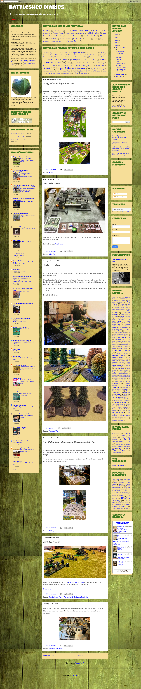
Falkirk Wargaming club (76, 582)
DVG (121, 326)
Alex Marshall (117, 532)
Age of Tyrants (66, 53)
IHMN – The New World (19, 321)
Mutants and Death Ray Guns (66, 66)
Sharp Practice (65, 39)
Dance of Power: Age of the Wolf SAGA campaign (120, 154)
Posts (116, 194)
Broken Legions (58, 31)
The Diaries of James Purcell (22, 441)
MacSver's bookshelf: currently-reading (122, 523)
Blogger (74, 675)
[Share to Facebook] (70, 170)
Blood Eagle (46, 31)
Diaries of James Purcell (120, 332)
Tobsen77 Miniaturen (123, 407)
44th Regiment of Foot (125, 480)
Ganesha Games (121, 350)
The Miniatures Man (19, 365)
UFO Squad (96, 71)
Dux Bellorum (97, 31)
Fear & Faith (55, 60)
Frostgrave (75, 60)
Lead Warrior (17, 349)
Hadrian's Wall (119, 444)
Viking (113, 508)
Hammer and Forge (124, 359)
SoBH (46, 68)
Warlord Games (125, 415)
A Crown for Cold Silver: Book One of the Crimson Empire (122, 529)
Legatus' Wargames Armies (21, 414)
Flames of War (70, 33)
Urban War (88, 39)
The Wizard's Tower (123, 502)
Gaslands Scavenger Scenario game (22, 140)
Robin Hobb (117, 544)
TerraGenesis (127, 400)
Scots (121, 496)
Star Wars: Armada (48, 71)
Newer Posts (48, 656)
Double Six (16, 356)
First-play (125, 343)
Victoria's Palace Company (121, 505)
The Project (121, 406)
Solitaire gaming (118, 400)
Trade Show (118, 450)
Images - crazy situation (19, 271)
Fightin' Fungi (121, 341)
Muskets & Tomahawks (73, 36)
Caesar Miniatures (125, 316)
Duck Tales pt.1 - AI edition (27, 242)
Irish (126, 490)
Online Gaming (118, 381)
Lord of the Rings (99, 63)
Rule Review (124, 395)
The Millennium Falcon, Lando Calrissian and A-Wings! (70, 442)
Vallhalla (95, 39)
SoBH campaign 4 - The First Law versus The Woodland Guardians (121, 148)
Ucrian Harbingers (116, 504)
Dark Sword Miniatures (118, 329)
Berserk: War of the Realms (90, 55)
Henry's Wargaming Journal (22, 340)
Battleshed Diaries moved (121, 307)
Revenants (126, 394)
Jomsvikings (115, 492)
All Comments (119, 197)
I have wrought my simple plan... (23, 448)
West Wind (125, 417)
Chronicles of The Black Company (121, 563)
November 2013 (121, 48)
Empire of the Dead (55, 649)
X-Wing (75, 73)
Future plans (115, 344)
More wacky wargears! (26, 201)
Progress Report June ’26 (20, 255)
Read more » (47, 589)
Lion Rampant (88, 63)
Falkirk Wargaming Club (67, 597)
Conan (125, 322)
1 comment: (50, 428)
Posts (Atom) (79, 663)
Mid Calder (27, 63)
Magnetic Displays (117, 372)
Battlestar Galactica (73, 55)
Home (14, 19)
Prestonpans (127, 446)
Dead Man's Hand (80, 31)
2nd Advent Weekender (18, 137)
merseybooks (17, 378)
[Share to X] (69, 170)
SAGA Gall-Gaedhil (117, 494)
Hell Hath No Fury (93, 33)
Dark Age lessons (51, 541)
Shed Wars (16, 269)
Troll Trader (122, 410)
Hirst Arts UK (122, 362)
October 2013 (120, 74)
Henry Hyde (115, 360)
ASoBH (45, 53)
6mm (115, 482)
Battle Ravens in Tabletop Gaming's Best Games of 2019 (27, 381)
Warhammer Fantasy (54, 73)
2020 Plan (15, 351)
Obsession (127, 380)
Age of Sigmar (54, 53)
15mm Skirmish (18, 392)
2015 (116, 40)
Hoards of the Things (91, 60)
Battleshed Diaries (36, 8)
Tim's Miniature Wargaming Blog (23, 185)
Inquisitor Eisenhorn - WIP (27, 228)
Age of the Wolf (78, 53)
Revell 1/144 (117, 394)
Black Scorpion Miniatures (118, 309)
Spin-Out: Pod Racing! (97, 69)
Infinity (69, 63)
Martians (114, 373)
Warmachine (67, 73)
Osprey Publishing (82, 597)
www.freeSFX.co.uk (117, 420)
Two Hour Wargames (121, 411)
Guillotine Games (117, 357)
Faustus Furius (58, 33)
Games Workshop (123, 348)
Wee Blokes (59, 244)
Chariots (121, 485)
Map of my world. (17, 442)
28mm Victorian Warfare (20, 213)
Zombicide (84, 73)
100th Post (115, 297)
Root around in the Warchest (22, 276)
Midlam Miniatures (123, 373)
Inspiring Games (126, 367)
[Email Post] (61, 169)
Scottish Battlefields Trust (122, 399)
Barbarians (121, 484)
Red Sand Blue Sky (90, 36)
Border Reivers (124, 314)
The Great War (77, 39)
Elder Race (120, 547)
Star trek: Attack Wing (63, 71)
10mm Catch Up (24, 328)
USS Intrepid (125, 414)
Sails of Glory (53, 39)
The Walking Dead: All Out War (82, 71)
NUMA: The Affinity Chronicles (84, 66)
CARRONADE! (17, 461)
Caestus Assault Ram (17, 133)
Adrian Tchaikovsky (119, 549)
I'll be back (117, 367)
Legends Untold (77, 63)
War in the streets (51, 183)
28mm (116, 481)
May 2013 (119, 76)
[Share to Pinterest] (72, 170)
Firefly (64, 60)
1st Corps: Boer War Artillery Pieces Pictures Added (27, 160)
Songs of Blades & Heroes (70, 68)
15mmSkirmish (126, 479)
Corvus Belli (116, 324)
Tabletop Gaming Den (20, 405)
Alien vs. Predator (92, 53)
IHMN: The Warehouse (119, 465)
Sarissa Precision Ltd (119, 397)
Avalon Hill (123, 304)
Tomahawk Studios (117, 409)
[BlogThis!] (67, 170)
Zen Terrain (117, 418)
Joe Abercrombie (18, 253)
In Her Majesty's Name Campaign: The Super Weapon (119, 137)
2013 (116, 45)
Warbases (114, 415)
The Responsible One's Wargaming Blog (20, 171)
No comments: (51, 169)
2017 (116, 35)
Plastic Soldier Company (120, 389)
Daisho (67, 31)
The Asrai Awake (24, 291)
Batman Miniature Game (57, 55)
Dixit (85, 57)
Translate (126, 212)
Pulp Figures (126, 392)
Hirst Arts (114, 362)
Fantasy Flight (120, 339)
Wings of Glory (73, 41)
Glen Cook (120, 565)
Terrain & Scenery (121, 402)
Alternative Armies (119, 300)
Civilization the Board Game (74, 57)
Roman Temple (115, 395)
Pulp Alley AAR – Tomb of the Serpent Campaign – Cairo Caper (27, 368)
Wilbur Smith (121, 558)
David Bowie (127, 331)
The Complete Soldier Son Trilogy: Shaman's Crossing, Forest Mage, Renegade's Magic (121, 539)
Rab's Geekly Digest (19, 427)
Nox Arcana (119, 379)
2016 (116, 37)
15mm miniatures (116, 479)
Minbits (114, 375)
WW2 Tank (120, 508)
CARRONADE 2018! (118, 106)
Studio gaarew (17, 470)
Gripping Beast (118, 355)
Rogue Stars (100, 66)
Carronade (116, 434)
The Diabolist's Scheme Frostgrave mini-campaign (120, 143)
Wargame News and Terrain (21, 157)
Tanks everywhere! (52, 265)
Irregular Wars (119, 368)
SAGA (102, 35)
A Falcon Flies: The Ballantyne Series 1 (123, 555)
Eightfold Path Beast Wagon (120, 335)
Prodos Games (117, 391)
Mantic (126, 371)
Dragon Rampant (94, 57)
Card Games (121, 319)
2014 (116, 43)
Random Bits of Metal (20, 327)
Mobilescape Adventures (120, 378)
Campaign (117, 317)
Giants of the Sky (122, 353)
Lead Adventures (123, 370)
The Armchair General (117, 404)
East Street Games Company (121, 334)
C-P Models (115, 316)
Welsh (126, 508)
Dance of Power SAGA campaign (121, 326)
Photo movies (125, 387)
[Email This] (65, 170)
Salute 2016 (118, 448)
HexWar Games (124, 360)
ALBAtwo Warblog (19, 227)
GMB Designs (124, 344)
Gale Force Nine (117, 346)
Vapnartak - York (117, 452)
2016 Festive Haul (125, 298)
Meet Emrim (23, 429)
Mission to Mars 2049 (49, 66)
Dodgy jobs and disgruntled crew (58, 83)
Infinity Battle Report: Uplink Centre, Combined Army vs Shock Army (27, 175)
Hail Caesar (80, 33)
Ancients (121, 482)
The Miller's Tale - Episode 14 (21, 264)
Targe (127, 448)
